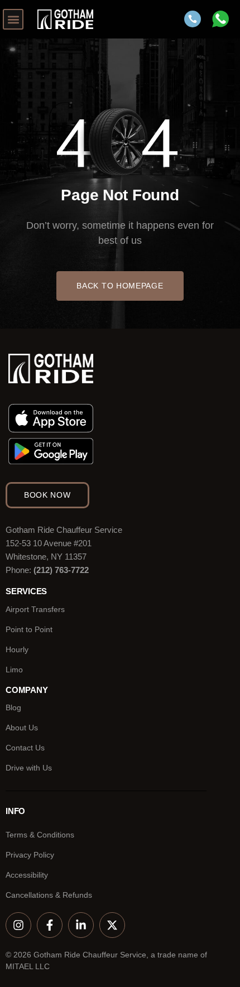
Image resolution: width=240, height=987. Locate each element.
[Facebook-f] (50, 925)
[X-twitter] (112, 925)
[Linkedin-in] (81, 925)
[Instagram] (18, 925)
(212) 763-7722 (61, 570)
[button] (13, 19)
